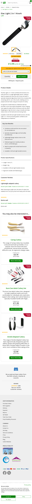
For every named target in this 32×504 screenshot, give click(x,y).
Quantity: (7, 76)
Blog (4, 439)
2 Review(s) (11, 53)
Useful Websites (7, 441)
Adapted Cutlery (15, 7)
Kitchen (7, 7)
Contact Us (5, 428)
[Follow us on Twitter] (9, 474)
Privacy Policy (6, 437)
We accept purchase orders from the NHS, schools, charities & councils (16, 376)
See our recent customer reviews (16, 388)
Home (2, 7)
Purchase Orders (7, 403)
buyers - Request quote (16, 81)
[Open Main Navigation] (1, 2)
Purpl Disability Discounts (9, 419)
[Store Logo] (4, 3)
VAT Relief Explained (25, 65)
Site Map (5, 430)
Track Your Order (7, 417)
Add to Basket (22, 76)
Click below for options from (15, 68)
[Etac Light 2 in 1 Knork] (13, 49)
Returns (5, 412)
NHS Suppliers (6, 405)
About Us (5, 426)
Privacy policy (27, 485)
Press (4, 435)
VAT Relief (5, 415)
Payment (5, 410)
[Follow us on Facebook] (5, 474)
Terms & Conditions (8, 432)
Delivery (5, 408)
